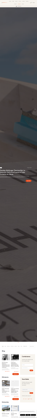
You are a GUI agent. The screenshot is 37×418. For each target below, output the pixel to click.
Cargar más (16, 374)
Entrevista (12, 346)
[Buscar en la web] (30, 2)
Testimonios (19, 6)
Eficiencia (8, 346)
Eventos (16, 346)
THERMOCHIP (25, 346)
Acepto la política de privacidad (26, 391)
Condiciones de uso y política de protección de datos (30, 416)
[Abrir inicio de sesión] (31, 2)
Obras (19, 346)
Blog (16, 6)
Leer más (28, 180)
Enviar (31, 370)
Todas (3, 346)
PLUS (21, 346)
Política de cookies (22, 416)
